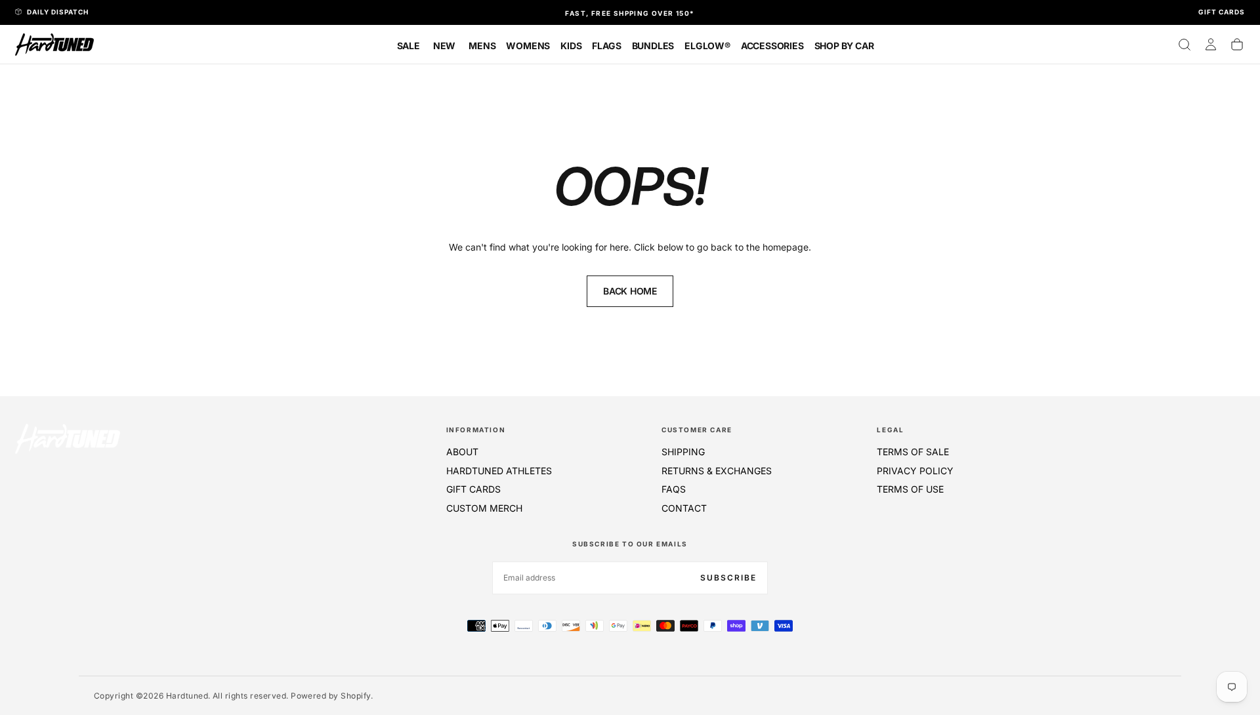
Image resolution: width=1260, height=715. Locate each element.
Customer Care (697, 430)
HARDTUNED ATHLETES (499, 470)
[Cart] (1237, 44)
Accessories (772, 45)
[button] (1184, 44)
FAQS (674, 489)
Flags (606, 45)
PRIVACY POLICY (915, 470)
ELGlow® (707, 45)
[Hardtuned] (67, 438)
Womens (528, 45)
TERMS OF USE (910, 489)
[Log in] (1211, 44)
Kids (570, 45)
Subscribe (728, 577)
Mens (482, 45)
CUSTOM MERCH (484, 508)
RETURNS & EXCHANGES (717, 470)
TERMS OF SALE (913, 451)
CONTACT (684, 508)
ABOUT (462, 451)
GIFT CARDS (473, 489)
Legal (890, 430)
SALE (408, 45)
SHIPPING (683, 451)
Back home (629, 290)
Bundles (653, 45)
